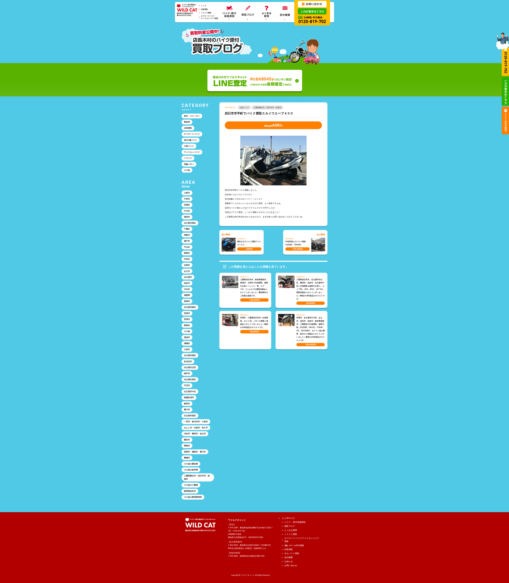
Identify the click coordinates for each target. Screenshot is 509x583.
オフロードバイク (192, 134)
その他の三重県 (191, 485)
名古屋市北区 (190, 367)
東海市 (187, 301)
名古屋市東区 (190, 379)
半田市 (187, 259)
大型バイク (244, 107)
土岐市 (187, 193)
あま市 (187, 271)
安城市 (187, 205)
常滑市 (187, 319)
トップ (203, 6)
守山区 (187, 247)
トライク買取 (206, 13)
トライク (188, 158)
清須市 (187, 337)
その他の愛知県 (191, 464)
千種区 (187, 229)
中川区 (187, 211)
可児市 (187, 385)
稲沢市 (187, 373)
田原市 (187, 313)
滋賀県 (187, 295)
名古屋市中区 (190, 391)
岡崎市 (187, 445)
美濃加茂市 (189, 397)
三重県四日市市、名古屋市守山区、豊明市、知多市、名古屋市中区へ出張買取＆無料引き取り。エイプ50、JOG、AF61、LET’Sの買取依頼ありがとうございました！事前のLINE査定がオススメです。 (310, 289)
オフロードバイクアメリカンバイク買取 (209, 17)
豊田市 (187, 440)
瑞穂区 (187, 343)
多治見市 (188, 361)
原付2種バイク (190, 140)
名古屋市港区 (190, 223)
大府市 (187, 349)
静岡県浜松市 (190, 491)
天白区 (187, 289)
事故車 (187, 122)
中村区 (187, 199)
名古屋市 (188, 277)
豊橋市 (187, 458)
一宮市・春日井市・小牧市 (196, 421)
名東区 (187, 265)
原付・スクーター (192, 116)
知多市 (187, 283)
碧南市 (187, 253)
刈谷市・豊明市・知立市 (195, 433)
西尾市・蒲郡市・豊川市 (195, 452)
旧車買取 (204, 9)
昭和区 (187, 325)
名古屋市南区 (190, 355)
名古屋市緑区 (190, 307)
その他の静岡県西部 (193, 497)
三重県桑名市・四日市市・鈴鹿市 (267, 107)
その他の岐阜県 (191, 470)
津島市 (187, 235)
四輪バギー (189, 164)
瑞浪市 (187, 217)
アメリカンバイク (192, 152)
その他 (187, 170)
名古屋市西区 (190, 415)
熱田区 (187, 403)
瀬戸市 (187, 241)
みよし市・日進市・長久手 (196, 427)
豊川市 (187, 409)
